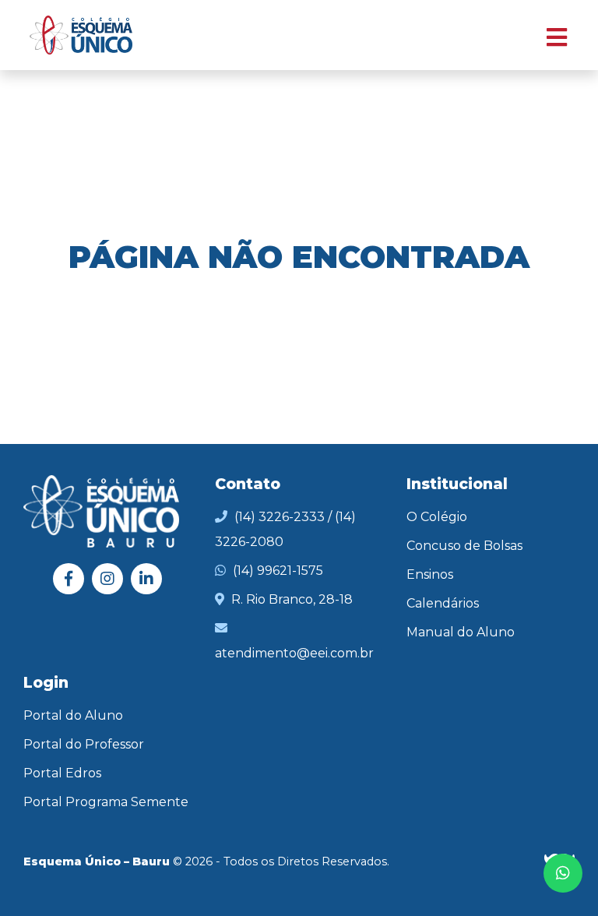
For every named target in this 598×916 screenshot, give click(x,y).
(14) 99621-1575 (278, 570)
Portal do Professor (83, 744)
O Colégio (436, 516)
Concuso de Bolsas (464, 545)
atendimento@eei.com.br (294, 653)
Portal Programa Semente (105, 801)
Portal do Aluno (73, 715)
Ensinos (429, 574)
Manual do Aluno (460, 632)
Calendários (442, 603)
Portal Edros (62, 773)
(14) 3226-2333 (279, 516)
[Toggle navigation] (548, 35)
